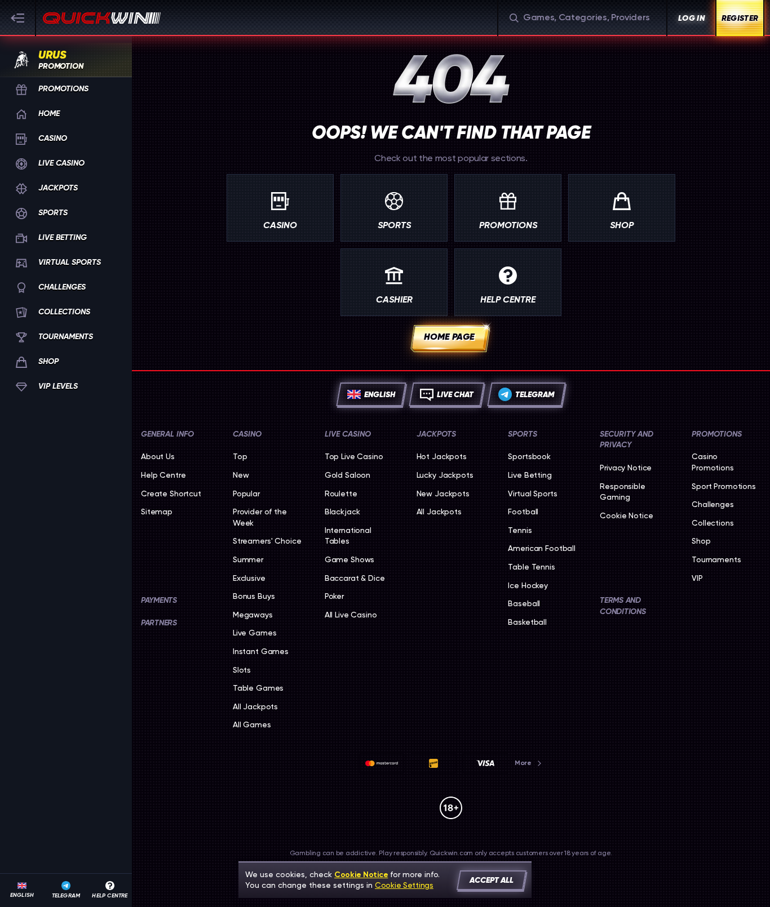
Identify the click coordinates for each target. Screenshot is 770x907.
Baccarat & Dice (355, 578)
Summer (248, 559)
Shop (701, 540)
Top (240, 456)
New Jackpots (443, 493)
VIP (697, 578)
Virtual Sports (532, 493)
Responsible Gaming (622, 492)
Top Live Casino (354, 456)
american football (542, 548)
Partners (159, 623)
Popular (246, 493)
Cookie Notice (626, 515)
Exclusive (249, 578)
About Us (158, 456)
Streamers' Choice (267, 540)
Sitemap (156, 511)
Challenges (713, 504)
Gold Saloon (347, 474)
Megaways (253, 614)
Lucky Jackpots (445, 474)
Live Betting (529, 474)
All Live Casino (351, 614)
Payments (159, 600)
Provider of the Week (260, 517)
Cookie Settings (404, 885)
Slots (242, 669)
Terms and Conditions (622, 605)
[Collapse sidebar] (18, 18)
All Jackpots (255, 706)
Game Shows (350, 559)
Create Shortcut (171, 493)
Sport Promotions (724, 486)
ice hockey (528, 585)
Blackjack (342, 511)
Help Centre (163, 474)
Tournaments (716, 559)
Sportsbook (529, 456)
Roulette (341, 493)
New (241, 474)
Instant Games (261, 651)
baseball (524, 603)
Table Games (258, 687)
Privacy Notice (626, 467)
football (523, 511)
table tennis (531, 566)
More (523, 763)
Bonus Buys (254, 596)
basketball (527, 621)
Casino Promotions (713, 462)
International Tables (348, 536)
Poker (334, 596)
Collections (712, 522)
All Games (252, 724)
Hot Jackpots (442, 456)
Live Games (255, 632)
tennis (520, 530)
